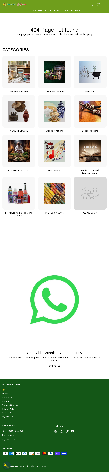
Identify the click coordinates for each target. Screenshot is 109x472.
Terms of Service (10, 405)
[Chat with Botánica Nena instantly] (54, 299)
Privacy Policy (9, 409)
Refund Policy (8, 413)
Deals (5, 393)
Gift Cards (7, 397)
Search (5, 401)
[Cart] (98, 4)
